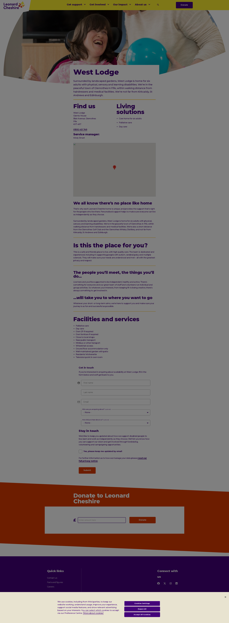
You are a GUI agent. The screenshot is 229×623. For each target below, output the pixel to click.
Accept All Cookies (142, 614)
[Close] (225, 597)
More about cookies (93, 613)
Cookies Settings (142, 603)
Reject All (142, 609)
